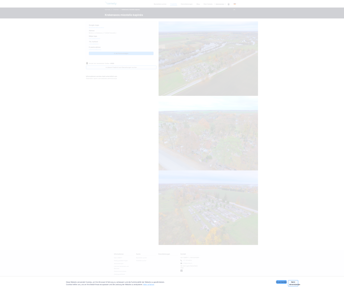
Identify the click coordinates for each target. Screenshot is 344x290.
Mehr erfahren (148, 284)
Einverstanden (281, 282)
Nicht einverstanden (293, 283)
